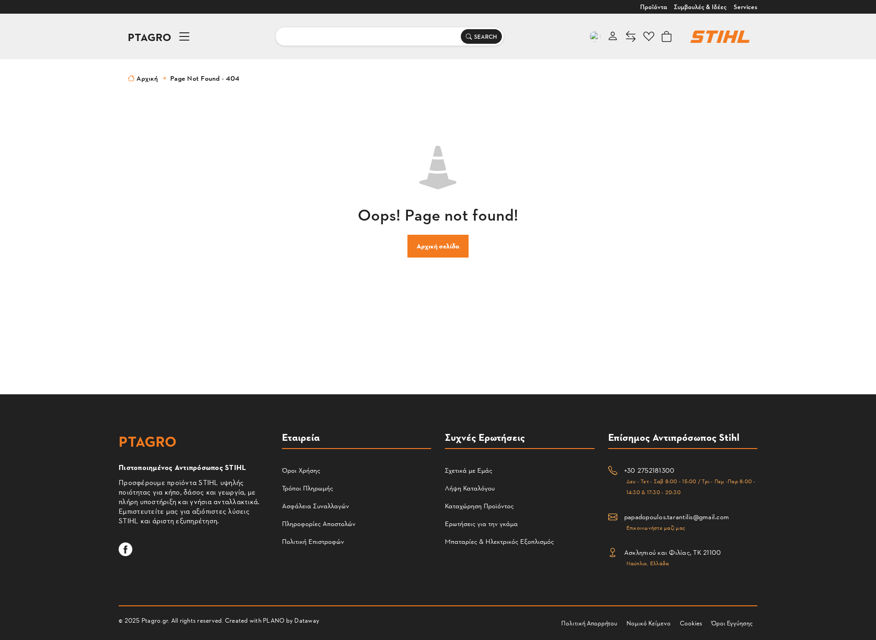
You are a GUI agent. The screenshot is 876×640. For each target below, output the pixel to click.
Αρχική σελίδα (438, 246)
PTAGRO (150, 36)
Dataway (306, 620)
